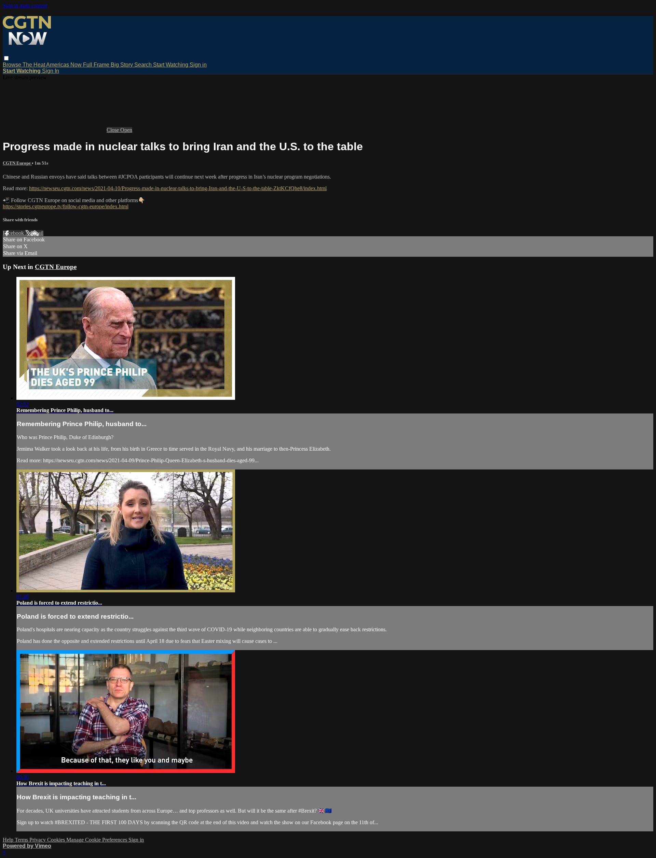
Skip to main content (25, 6)
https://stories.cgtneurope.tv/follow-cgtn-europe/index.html (65, 206)
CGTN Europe (17, 163)
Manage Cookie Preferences (97, 840)
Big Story (122, 65)
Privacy (38, 840)
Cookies (56, 840)
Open (126, 130)
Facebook (14, 233)
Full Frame (97, 65)
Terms (22, 840)
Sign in (198, 65)
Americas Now (64, 65)
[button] (6, 58)
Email (37, 233)
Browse (13, 65)
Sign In (50, 71)
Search (143, 65)
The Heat (34, 65)
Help (9, 840)
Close (113, 130)
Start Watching (171, 65)
